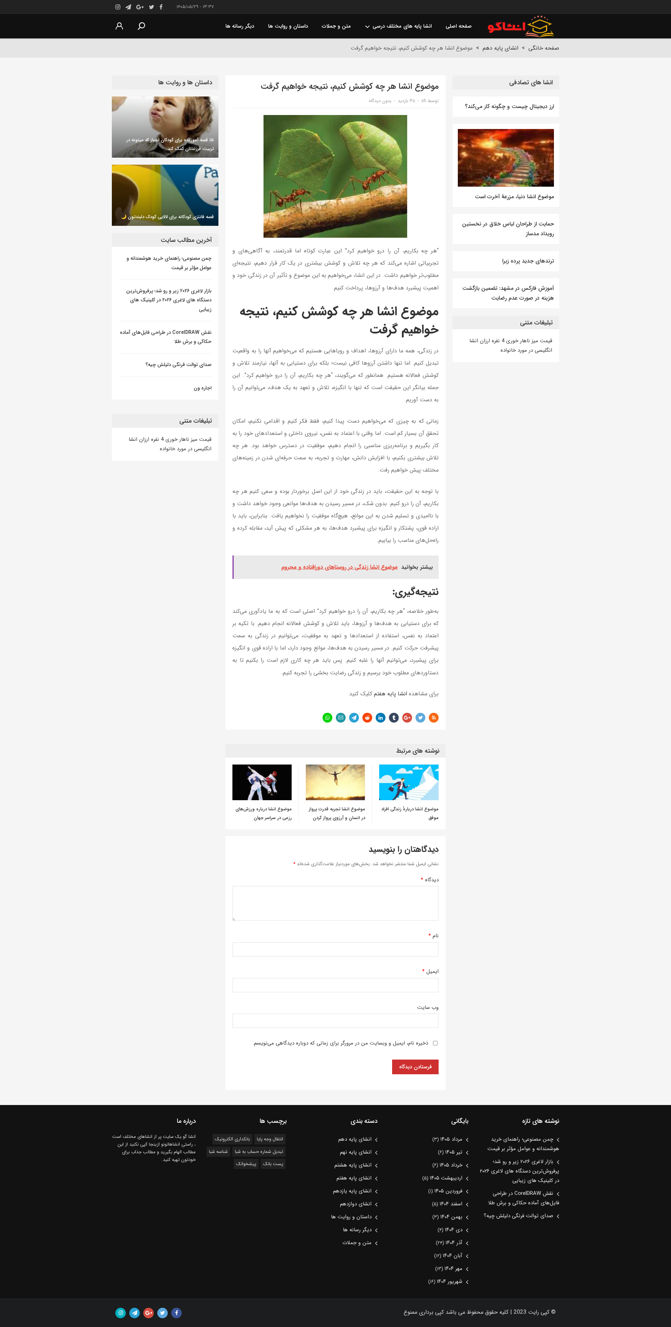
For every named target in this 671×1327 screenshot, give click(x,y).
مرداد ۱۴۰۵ (451, 1139)
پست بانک (273, 1164)
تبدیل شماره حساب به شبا (259, 1151)
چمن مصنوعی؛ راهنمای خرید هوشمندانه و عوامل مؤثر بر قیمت (169, 262)
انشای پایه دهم (500, 48)
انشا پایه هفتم (390, 693)
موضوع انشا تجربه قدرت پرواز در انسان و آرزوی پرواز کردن (337, 813)
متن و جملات (336, 26)
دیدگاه (430, 880)
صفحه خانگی (543, 48)
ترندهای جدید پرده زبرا (528, 261)
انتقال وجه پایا (270, 1139)
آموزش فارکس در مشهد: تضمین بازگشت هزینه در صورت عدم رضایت (508, 293)
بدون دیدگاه (380, 101)
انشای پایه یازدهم (352, 1191)
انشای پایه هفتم (354, 1178)
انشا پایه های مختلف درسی (402, 26)
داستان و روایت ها (288, 26)
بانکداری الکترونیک (232, 1139)
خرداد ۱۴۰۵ (451, 1165)
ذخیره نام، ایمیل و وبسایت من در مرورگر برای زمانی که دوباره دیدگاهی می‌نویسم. (340, 1043)
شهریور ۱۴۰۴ (449, 1281)
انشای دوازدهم (355, 1204)
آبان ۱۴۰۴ (452, 1255)
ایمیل (430, 972)
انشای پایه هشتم (352, 1165)
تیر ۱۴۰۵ (453, 1152)
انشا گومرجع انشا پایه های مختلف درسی (521, 26)
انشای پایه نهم (355, 1152)
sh (423, 101)
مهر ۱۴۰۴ (453, 1268)
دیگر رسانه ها (239, 26)
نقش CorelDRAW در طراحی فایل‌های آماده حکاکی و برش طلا (165, 337)
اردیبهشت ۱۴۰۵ (446, 1178)
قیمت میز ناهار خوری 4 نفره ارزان (515, 341)
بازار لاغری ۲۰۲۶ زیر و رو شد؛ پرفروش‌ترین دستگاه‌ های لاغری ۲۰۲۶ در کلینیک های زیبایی (168, 300)
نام (433, 936)
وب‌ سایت (428, 1008)
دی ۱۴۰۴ (453, 1230)
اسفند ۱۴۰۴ (451, 1204)
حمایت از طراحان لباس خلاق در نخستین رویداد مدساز (508, 229)
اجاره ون (202, 388)
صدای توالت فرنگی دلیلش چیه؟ (178, 364)
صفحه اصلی (459, 26)
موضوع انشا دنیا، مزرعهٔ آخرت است (514, 196)
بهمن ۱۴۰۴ (451, 1217)
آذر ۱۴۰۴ (454, 1243)
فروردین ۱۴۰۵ (448, 1191)
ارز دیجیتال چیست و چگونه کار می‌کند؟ (509, 106)
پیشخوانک (246, 1164)
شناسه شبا (218, 1151)
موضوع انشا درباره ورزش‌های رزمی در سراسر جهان (264, 813)
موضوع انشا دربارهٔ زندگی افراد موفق (410, 813)
